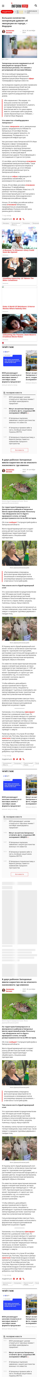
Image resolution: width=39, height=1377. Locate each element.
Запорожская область (16, 224)
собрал (15, 176)
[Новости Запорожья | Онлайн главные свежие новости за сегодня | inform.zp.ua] (19, 6)
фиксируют (30, 712)
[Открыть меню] (3, 5)
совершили (14, 126)
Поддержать (7, 12)
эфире (31, 78)
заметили (6, 738)
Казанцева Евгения (10, 31)
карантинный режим (28, 764)
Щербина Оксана (9, 1327)
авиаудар (6, 223)
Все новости (19, 450)
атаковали (31, 161)
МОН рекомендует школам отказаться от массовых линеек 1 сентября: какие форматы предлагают (12, 377)
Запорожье (26, 223)
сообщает (13, 522)
